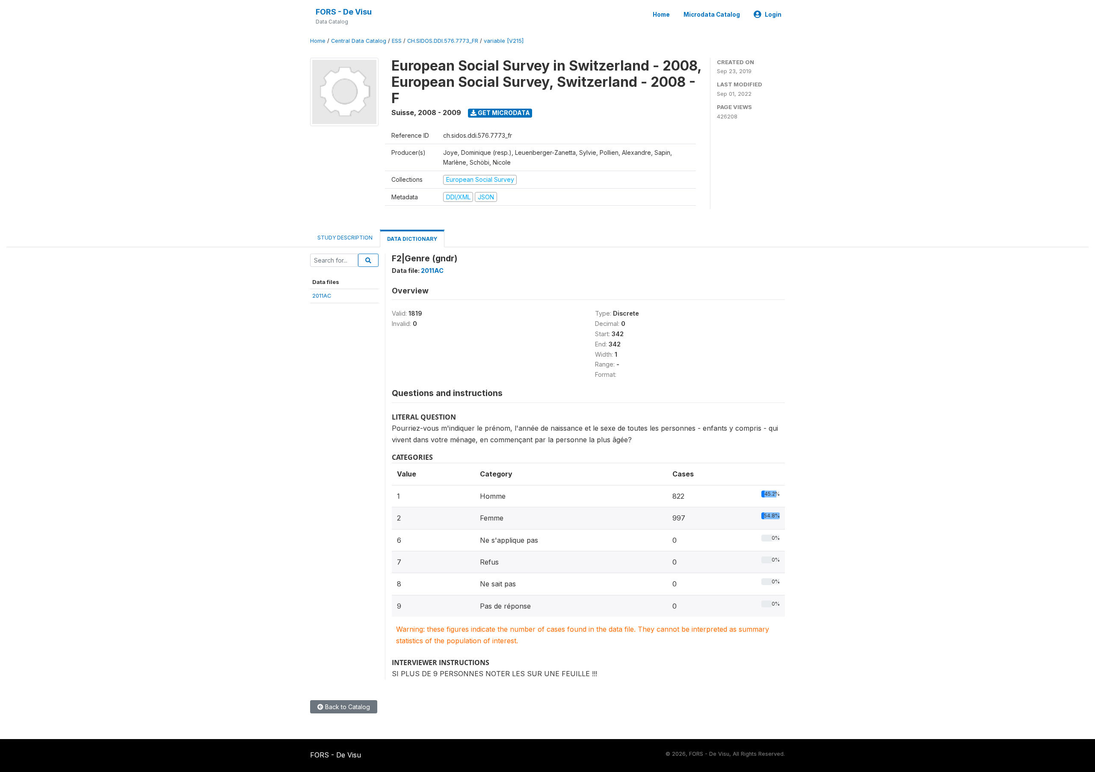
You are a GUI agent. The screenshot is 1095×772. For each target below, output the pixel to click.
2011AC (321, 295)
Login (773, 14)
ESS (397, 41)
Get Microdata (503, 112)
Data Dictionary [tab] (412, 239)
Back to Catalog (346, 706)
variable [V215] (504, 41)
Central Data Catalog (358, 41)
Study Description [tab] (345, 237)
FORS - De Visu (344, 11)
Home (661, 14)
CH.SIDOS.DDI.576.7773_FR (442, 41)
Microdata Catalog (712, 14)
